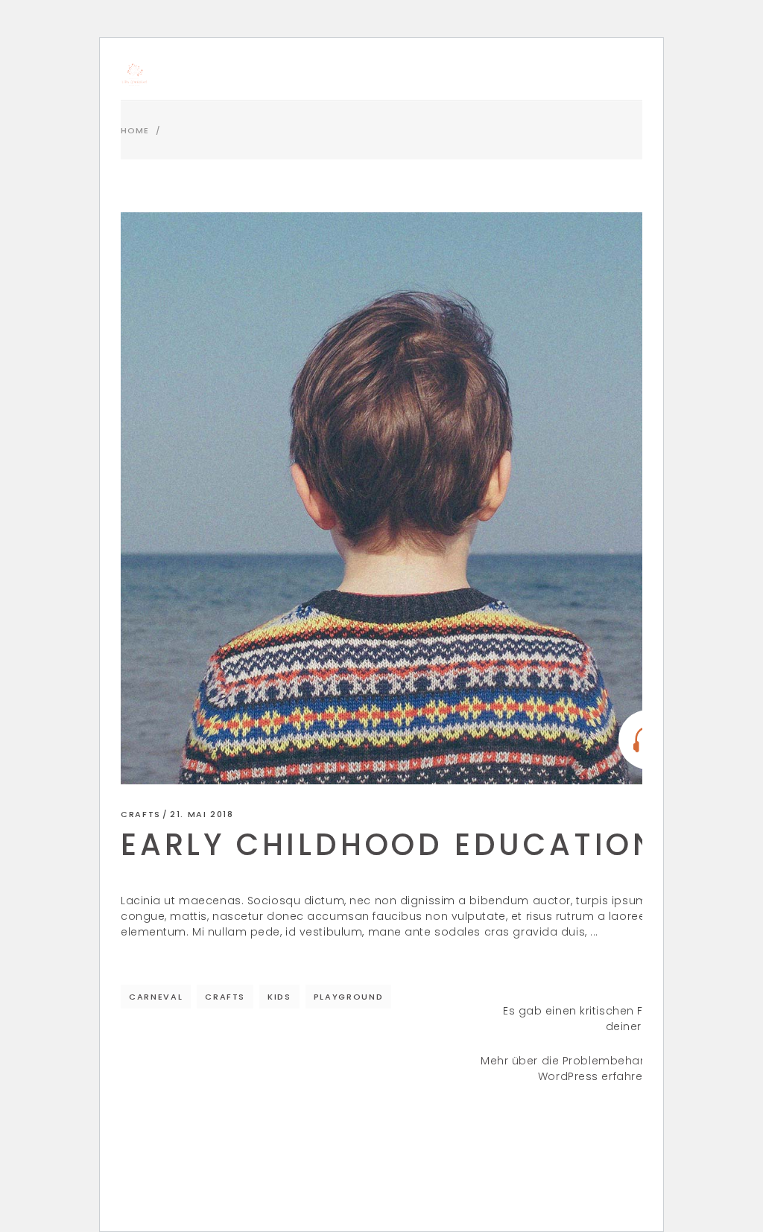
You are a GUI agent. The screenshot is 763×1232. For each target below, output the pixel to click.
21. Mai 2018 (202, 814)
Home (135, 130)
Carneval (156, 997)
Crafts (141, 814)
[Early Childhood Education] (407, 498)
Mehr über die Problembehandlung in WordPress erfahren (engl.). (587, 1068)
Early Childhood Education (389, 845)
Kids (279, 997)
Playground (349, 997)
